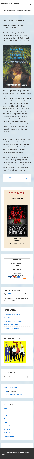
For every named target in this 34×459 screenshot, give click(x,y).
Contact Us (7, 412)
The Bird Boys (23, 178)
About (5, 408)
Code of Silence (8, 318)
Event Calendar (8, 419)
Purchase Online (8, 432)
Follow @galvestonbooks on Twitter (13, 394)
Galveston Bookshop (10, 3)
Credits (6, 415)
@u (7, 391)
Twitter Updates (11, 387)
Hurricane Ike (7, 425)
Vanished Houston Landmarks (12, 324)
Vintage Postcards (9, 436)
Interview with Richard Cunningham (13, 321)
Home (5, 422)
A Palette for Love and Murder (12, 328)
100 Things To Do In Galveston (12, 314)
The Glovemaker (11, 178)
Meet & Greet (7, 429)
